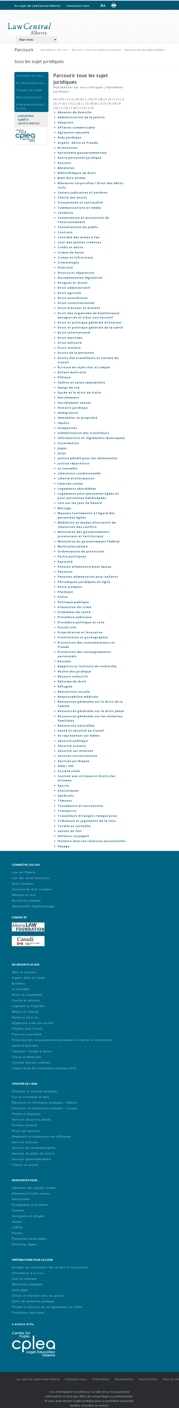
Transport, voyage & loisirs (32, 1051)
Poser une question (26, 1131)
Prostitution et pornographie (83, 637)
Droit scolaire (69, 348)
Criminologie (68, 262)
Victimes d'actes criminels (31, 1062)
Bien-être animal (72, 178)
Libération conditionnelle (79, 473)
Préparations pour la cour (30, 106)
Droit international (74, 332)
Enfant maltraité (72, 372)
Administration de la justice (81, 117)
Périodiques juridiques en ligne (84, 582)
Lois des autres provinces (31, 878)
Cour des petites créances (79, 242)
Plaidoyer (65, 592)
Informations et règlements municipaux (91, 438)
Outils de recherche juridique (33, 1301)
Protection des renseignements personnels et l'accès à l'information (62, 1040)
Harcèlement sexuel (74, 403)
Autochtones (21, 1199)
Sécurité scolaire (72, 746)
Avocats (64, 163)
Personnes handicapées (29, 1238)
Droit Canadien (22, 883)
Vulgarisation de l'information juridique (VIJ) (44, 1068)
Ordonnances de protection (81, 551)
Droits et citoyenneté (27, 994)
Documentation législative (80, 278)
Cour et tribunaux (24, 1278)
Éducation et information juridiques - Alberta (44, 1102)
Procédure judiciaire (75, 617)
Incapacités (67, 428)
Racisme (64, 661)
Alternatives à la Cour (28, 1273)
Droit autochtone (73, 298)
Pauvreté (65, 562)
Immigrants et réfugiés (28, 1216)
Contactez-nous (78, 5)
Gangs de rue (69, 387)
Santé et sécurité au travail (81, 730)
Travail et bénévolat (26, 1057)
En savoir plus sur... (31, 83)
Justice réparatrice (73, 463)
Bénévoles (66, 168)
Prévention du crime (74, 607)
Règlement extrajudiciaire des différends (41, 1136)
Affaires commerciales (76, 127)
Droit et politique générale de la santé (90, 327)
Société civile (69, 771)
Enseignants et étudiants (30, 1204)
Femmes (18, 1210)
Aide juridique (69, 137)
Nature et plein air (25, 1017)
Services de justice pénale (31, 1119)
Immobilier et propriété (77, 418)
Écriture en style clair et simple (84, 367)
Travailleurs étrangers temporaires (87, 816)
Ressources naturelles (76, 725)
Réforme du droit (72, 681)
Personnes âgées (24, 1244)
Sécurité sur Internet (75, 751)
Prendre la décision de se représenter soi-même (47, 1307)
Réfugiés (65, 686)
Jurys (62, 453)
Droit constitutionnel (76, 303)
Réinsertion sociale (74, 692)
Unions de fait (70, 831)
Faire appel (20, 1290)
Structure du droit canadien (32, 889)
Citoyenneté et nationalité (80, 202)
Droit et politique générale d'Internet (90, 322)
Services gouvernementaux (32, 1159)
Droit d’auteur (148, 1379)
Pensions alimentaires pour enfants (88, 577)
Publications (100, 1379)
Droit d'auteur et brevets (79, 308)
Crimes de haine (71, 252)
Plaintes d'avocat (24, 1125)
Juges (62, 448)
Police (63, 597)
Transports (67, 811)
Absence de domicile (75, 112)
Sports (63, 785)
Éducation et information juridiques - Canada (44, 1108)
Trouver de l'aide (29, 90)
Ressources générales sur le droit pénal (91, 711)
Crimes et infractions (75, 257)
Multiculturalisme (73, 546)
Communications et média (79, 208)
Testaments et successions (80, 806)
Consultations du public (78, 227)
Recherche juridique (74, 671)
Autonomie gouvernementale (82, 153)
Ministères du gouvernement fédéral (89, 541)
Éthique (64, 377)
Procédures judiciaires (28, 1312)
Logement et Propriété (28, 1006)
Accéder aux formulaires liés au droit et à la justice (50, 1267)
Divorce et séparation (76, 273)
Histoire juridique (73, 408)
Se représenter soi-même (79, 735)
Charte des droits (72, 197)
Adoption (66, 122)
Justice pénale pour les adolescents (87, 458)
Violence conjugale (73, 836)
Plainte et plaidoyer (26, 1114)
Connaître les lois (29, 76)
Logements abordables (77, 488)
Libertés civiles (70, 483)
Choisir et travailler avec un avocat (38, 1295)
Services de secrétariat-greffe (34, 1147)
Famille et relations (26, 1000)
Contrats (65, 232)
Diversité (65, 267)
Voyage (64, 846)
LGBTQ (17, 1227)
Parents (17, 1233)
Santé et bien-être (25, 1045)
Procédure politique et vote (81, 622)
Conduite (65, 213)
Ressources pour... (30, 97)
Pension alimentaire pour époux (85, 567)
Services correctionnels (77, 756)
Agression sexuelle (73, 132)
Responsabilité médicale (78, 697)
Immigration (68, 413)
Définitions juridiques (27, 1284)
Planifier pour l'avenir (27, 1028)
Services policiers (25, 1142)
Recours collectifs (73, 676)
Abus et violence (24, 972)
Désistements (124, 1379)
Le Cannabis (67, 468)
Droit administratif (74, 288)
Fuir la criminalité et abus (31, 1097)
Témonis (65, 800)
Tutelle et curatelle (74, 826)
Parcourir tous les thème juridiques (96, 49)
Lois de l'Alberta (24, 872)
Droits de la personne (76, 353)
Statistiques (68, 790)
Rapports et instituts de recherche (87, 666)
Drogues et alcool (73, 283)
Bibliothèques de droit (77, 173)
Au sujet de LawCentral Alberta (38, 1379)
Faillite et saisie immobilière (81, 382)
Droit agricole (69, 293)
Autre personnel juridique (80, 158)
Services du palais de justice (33, 1153)
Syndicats (66, 795)
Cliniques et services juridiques (35, 1091)
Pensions (65, 572)
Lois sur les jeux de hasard (80, 503)
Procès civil (67, 627)
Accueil (62, 49)
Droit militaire (70, 343)
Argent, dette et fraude (78, 143)
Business (18, 983)
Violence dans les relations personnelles (92, 841)
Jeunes (17, 1221)
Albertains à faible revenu (31, 1193)
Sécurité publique (73, 741)
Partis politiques (72, 556)
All (55, 99)
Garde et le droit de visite (79, 392)
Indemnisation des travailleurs (83, 433)
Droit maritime (70, 338)
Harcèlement (68, 397)
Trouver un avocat (25, 1164)
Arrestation (67, 148)
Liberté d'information (76, 478)
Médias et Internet (25, 1011)
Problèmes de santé (74, 612)
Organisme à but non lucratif (33, 1023)
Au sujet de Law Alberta (37, 5)
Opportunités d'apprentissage (33, 906)
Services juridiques (74, 761)
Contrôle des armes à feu (79, 237)
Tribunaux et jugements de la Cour (87, 821)
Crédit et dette (70, 247)
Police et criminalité (26, 1034)
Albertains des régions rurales (34, 1187)
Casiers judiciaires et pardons (83, 192)
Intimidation (68, 443)
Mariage (64, 508)
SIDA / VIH (66, 766)
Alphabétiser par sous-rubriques (78, 87)
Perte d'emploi (70, 587)
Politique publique (73, 602)
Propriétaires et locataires (80, 632)
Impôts (63, 423)
